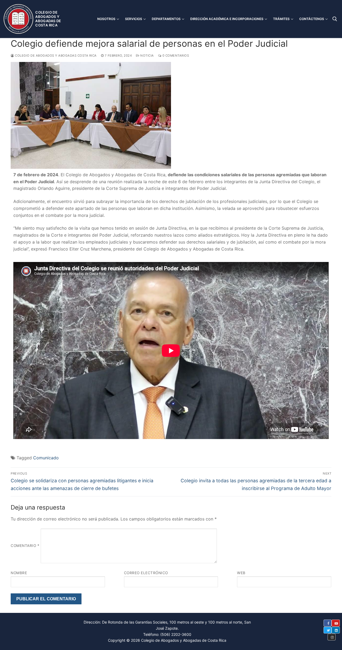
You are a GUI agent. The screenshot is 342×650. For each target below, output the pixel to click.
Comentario (25, 545)
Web (241, 573)
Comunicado (46, 457)
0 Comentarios (175, 55)
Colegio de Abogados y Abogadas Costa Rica (55, 55)
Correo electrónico (146, 573)
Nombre (19, 573)
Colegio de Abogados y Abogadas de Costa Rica (48, 18)
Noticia (146, 55)
